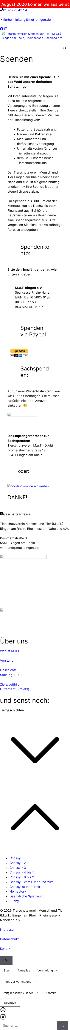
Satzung (6, 675)
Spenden (10, 1002)
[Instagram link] (5, 29)
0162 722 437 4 (15, 10)
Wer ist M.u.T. (10, 651)
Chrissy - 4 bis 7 (22, 872)
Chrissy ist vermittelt (25, 887)
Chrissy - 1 (17, 858)
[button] (65, 48)
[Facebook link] (1, 29)
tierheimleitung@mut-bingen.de (27, 20)
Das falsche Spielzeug (26, 896)
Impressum (8, 929)
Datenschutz (9, 939)
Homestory (18, 891)
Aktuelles (24, 970)
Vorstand (7, 660)
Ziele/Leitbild (10, 684)
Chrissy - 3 (18, 868)
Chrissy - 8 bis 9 (22, 877)
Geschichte (8, 670)
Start (7, 970)
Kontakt (5, 949)
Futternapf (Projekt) (14, 689)
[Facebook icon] (3, 1010)
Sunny (14, 901)
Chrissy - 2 (18, 863)
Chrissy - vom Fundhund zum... (33, 882)
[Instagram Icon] (3, 1017)
